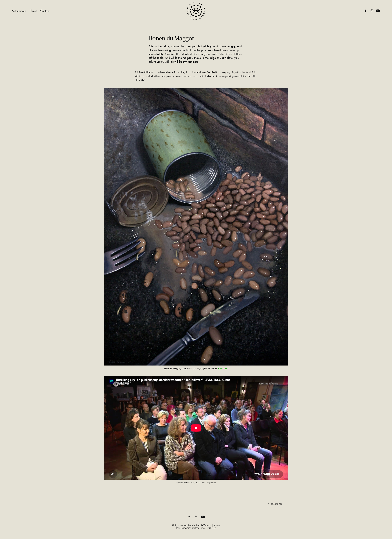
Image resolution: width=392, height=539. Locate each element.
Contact (44, 11)
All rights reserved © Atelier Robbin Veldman (191, 525)
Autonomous (19, 11)
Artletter (217, 525)
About (33, 11)
